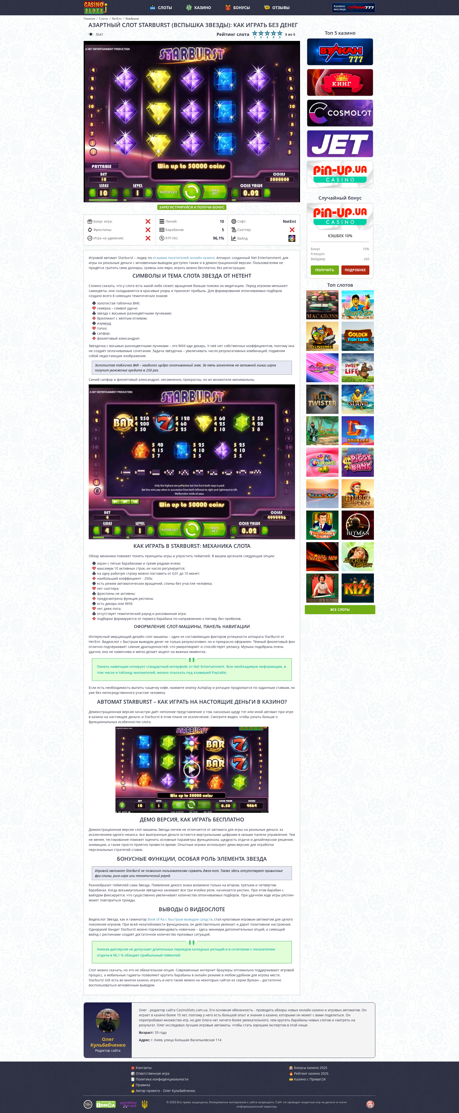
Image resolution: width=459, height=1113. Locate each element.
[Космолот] (340, 113)
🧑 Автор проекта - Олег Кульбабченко (163, 1090)
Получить (324, 270)
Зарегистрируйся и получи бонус (191, 207)
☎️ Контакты (141, 1067)
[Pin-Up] (340, 174)
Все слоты (340, 609)
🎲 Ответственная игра (150, 1073)
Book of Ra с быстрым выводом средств (180, 919)
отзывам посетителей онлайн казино (183, 257)
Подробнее (355, 270)
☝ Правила (140, 1085)
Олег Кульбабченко (108, 1042)
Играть (322, 303)
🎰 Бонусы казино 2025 (308, 1067)
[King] (340, 82)
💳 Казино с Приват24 (307, 1079)
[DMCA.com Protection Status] (106, 1104)
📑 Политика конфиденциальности (159, 1079)
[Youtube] (370, 1104)
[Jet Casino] (340, 143)
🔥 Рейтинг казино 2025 (308, 1073)
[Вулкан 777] (340, 51)
